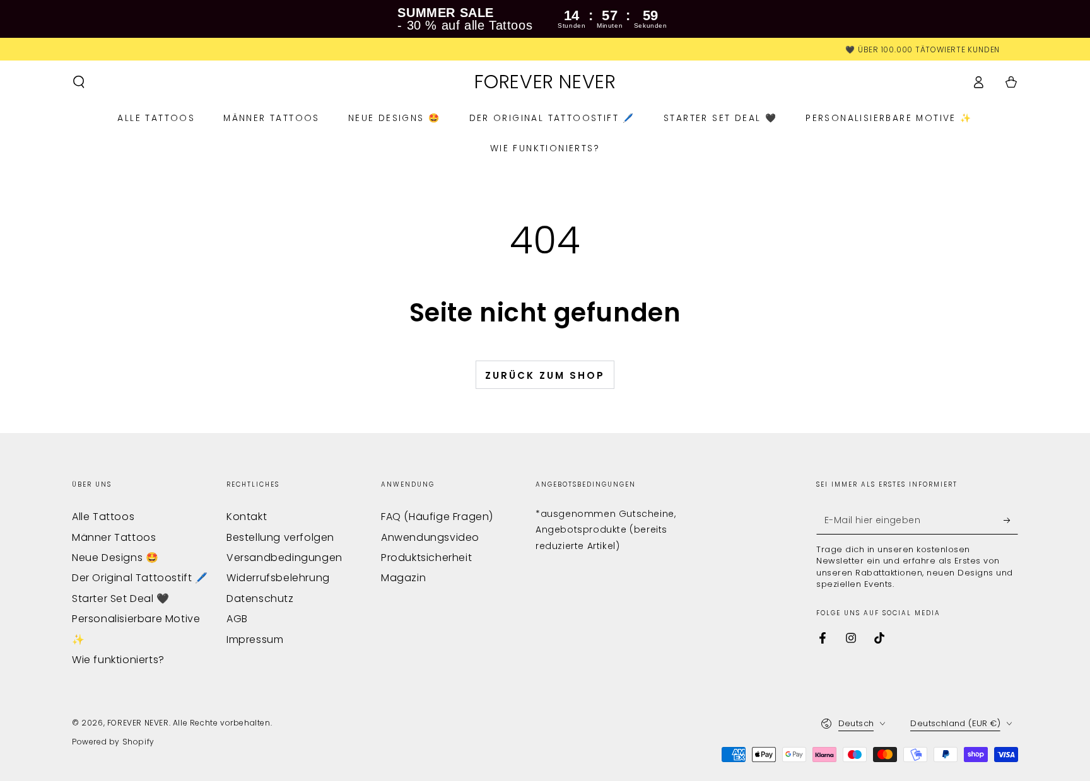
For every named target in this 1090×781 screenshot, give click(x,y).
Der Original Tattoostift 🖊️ (140, 577)
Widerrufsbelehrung (278, 577)
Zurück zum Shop (545, 375)
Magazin (403, 577)
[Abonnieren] (1011, 520)
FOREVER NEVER (138, 722)
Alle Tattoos (103, 516)
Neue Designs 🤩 (115, 557)
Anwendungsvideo (430, 537)
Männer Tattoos (114, 537)
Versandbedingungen (284, 557)
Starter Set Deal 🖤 (121, 598)
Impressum (254, 639)
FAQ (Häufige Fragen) (437, 516)
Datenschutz (260, 598)
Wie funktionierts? (118, 659)
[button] (78, 82)
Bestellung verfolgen (280, 537)
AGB (237, 618)
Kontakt (246, 516)
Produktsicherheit (426, 557)
